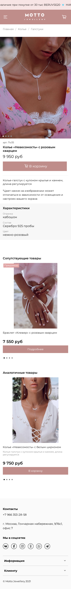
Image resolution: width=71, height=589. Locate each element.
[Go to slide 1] (3, 136)
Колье (22, 29)
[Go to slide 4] (11, 136)
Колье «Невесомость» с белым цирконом (32, 447)
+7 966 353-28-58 (15, 514)
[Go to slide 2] (5, 136)
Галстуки (37, 29)
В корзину (35, 471)
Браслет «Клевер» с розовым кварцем (30, 332)
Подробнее (35, 349)
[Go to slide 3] (8, 136)
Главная (8, 29)
